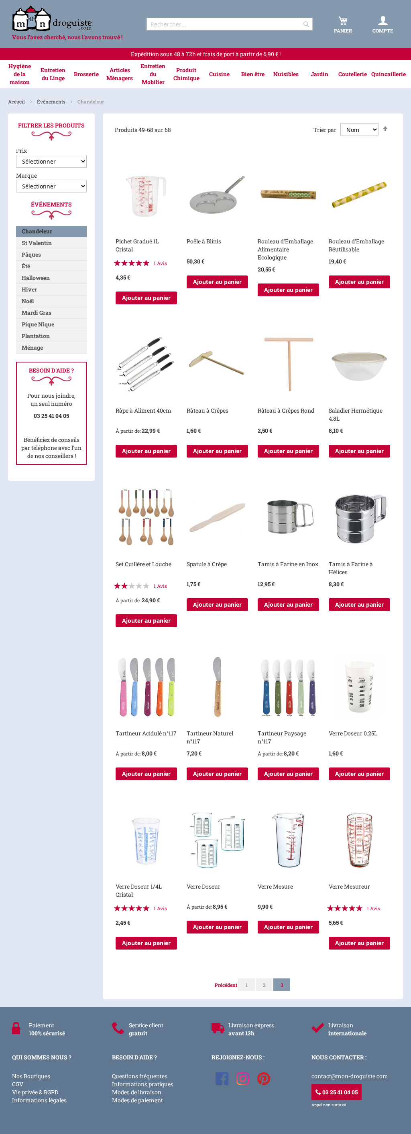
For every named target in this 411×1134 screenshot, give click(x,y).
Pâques (31, 254)
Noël (28, 301)
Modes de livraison (136, 1092)
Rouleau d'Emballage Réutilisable (356, 245)
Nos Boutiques (31, 1076)
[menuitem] (20, 74)
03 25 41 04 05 (339, 1092)
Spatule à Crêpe (207, 564)
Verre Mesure (275, 886)
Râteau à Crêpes (207, 410)
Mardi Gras (36, 312)
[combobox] (229, 24)
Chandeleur (37, 231)
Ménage (32, 347)
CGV (17, 1084)
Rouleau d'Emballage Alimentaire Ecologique (285, 249)
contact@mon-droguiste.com (349, 1076)
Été (26, 266)
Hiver (29, 289)
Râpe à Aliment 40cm (143, 410)
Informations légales (39, 1100)
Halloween (36, 277)
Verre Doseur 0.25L (353, 733)
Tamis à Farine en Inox (288, 564)
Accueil (17, 101)
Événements (52, 101)
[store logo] (72, 18)
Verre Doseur (203, 886)
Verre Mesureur (349, 886)
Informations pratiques (142, 1084)
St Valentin (37, 243)
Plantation (36, 336)
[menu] (205, 74)
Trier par (324, 130)
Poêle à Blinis (204, 241)
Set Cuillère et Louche (143, 564)
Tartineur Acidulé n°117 (146, 733)
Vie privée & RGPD (35, 1092)
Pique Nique (38, 324)
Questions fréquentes (139, 1076)
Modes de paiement (137, 1100)
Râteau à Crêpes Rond (286, 410)
